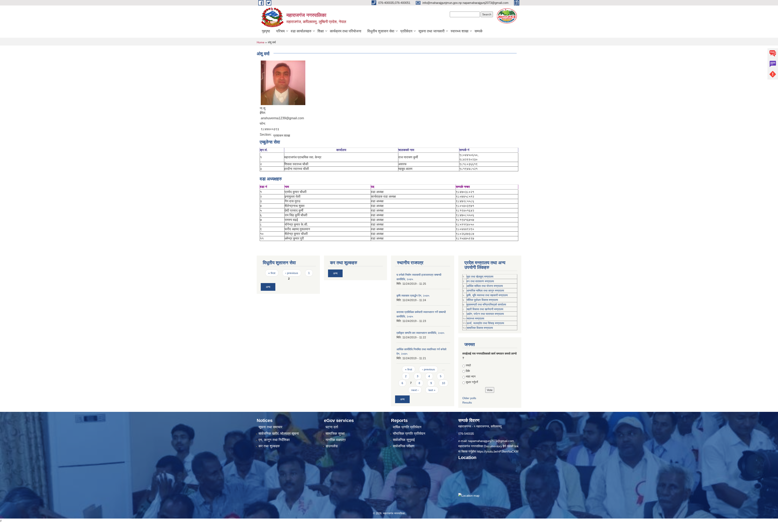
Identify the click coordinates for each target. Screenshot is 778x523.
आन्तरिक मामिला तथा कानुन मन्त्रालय (485, 290)
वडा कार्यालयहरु (301, 31)
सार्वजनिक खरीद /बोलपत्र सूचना (279, 434)
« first (271, 273)
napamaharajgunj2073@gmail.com (491, 441)
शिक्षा (320, 31)
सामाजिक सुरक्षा (335, 434)
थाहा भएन (471, 376)
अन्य (268, 287)
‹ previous (291, 273)
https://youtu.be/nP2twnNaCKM (497, 451)
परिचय (280, 31)
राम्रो (468, 365)
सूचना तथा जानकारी (431, 31)
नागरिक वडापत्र (336, 440)
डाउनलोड (332, 446)
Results (467, 402)
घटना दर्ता (332, 427)
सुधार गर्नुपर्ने (472, 382)
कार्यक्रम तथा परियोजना (345, 31)
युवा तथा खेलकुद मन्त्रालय (480, 276)
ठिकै (468, 371)
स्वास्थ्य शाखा (459, 31)
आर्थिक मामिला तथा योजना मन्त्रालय (485, 286)
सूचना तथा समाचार (270, 427)
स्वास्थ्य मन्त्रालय (475, 318)
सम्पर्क (478, 31)
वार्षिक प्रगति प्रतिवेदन (407, 427)
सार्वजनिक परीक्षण (403, 446)
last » (432, 390)
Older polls (469, 398)
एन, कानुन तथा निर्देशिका (274, 440)
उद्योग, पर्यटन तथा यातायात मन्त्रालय (485, 313)
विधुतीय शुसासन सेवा (380, 31)
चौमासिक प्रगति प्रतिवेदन (409, 434)
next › (415, 390)
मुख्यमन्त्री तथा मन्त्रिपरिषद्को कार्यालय (486, 304)
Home (260, 42)
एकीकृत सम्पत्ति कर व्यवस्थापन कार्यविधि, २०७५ (420, 332)
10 (443, 383)
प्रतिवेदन (406, 31)
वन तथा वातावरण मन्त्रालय (480, 281)
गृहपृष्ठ (266, 31)
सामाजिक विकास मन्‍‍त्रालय (480, 327)
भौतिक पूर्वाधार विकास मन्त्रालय (482, 299)
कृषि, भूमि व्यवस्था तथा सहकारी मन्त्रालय (487, 295)
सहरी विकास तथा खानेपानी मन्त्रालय (485, 309)
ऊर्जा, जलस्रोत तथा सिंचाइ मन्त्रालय (485, 323)
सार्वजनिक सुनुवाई (404, 440)
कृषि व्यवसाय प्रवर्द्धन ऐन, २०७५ (412, 295)
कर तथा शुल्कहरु (269, 446)
